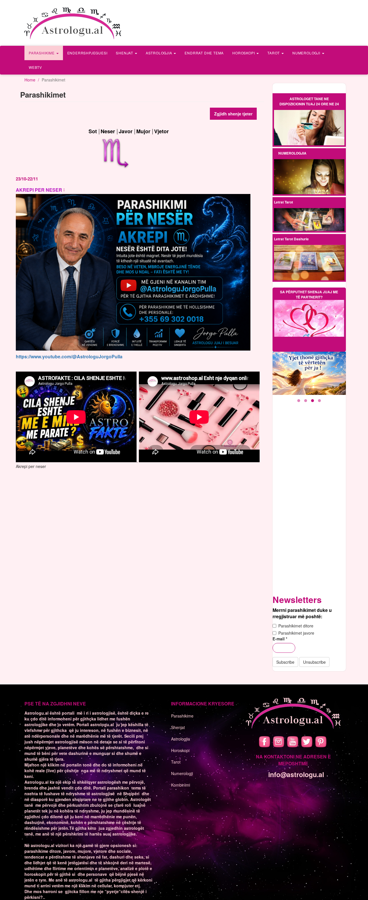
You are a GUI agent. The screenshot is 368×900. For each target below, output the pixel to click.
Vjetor (161, 131)
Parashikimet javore (296, 633)
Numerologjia (292, 153)
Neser (108, 131)
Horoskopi (244, 52)
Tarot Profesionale (309, 215)
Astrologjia (159, 52)
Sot (93, 131)
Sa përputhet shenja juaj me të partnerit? (309, 294)
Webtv (35, 67)
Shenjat (125, 52)
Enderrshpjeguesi (87, 52)
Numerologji (306, 52)
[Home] (73, 22)
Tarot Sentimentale (309, 224)
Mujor (143, 131)
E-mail (280, 639)
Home (29, 80)
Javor (126, 131)
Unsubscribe (314, 662)
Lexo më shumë (309, 128)
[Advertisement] (310, 502)
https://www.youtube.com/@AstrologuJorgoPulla (69, 356)
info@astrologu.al (296, 774)
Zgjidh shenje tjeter (233, 114)
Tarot (274, 52)
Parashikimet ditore (295, 626)
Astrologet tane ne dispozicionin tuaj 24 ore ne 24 (309, 101)
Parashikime (42, 52)
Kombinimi (180, 785)
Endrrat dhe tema (204, 52)
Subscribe (285, 662)
